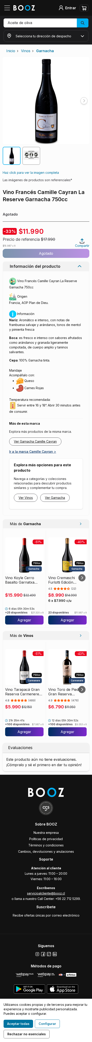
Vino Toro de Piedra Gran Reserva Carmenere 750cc (65, 691)
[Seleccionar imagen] (12, 156)
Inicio (10, 51)
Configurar (47, 1024)
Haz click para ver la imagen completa (31, 172)
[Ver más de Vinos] (80, 635)
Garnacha (45, 51)
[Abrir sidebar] (8, 7)
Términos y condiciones (46, 845)
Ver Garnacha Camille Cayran (35, 441)
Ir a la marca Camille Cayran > (32, 451)
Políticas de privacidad (46, 839)
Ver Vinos (26, 498)
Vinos (25, 51)
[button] (46, 22)
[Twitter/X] (49, 954)
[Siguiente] (82, 577)
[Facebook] (43, 954)
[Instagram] (37, 954)
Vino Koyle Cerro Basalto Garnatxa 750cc (19, 580)
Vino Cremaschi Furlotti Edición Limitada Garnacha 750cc (64, 580)
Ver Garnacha (55, 498)
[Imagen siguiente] (84, 100)
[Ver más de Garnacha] (80, 523)
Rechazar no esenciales (26, 1034)
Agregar (24, 620)
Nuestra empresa (46, 832)
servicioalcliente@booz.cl (46, 893)
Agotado (46, 253)
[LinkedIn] (55, 954)
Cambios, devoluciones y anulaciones (46, 851)
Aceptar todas (18, 1024)
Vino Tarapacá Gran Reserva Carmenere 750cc (22, 691)
